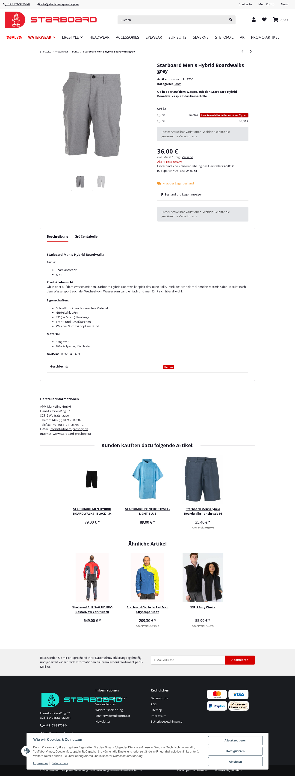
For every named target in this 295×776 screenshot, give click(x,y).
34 (204, 115)
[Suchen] (230, 19)
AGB (153, 704)
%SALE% (14, 37)
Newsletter (102, 721)
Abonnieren (239, 660)
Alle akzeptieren (235, 740)
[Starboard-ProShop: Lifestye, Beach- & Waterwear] (50, 20)
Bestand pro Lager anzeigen (184, 194)
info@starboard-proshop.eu (59, 4)
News (285, 4)
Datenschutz (159, 698)
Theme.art (202, 770)
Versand (187, 157)
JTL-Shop (236, 770)
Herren (168, 367)
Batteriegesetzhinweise (166, 721)
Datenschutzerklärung (110, 658)
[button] (253, 20)
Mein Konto (266, 4)
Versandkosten (105, 704)
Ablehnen (235, 761)
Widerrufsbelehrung (109, 710)
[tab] (86, 238)
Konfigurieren (235, 751)
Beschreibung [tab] (57, 236)
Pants (177, 84)
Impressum (158, 716)
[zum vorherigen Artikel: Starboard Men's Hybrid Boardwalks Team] (242, 51)
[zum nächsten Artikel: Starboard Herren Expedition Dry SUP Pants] (251, 51)
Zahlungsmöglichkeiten (111, 698)
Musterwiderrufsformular (112, 716)
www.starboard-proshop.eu (72, 434)
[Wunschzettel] (264, 20)
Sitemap (156, 710)
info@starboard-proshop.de (69, 429)
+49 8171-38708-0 (18, 4)
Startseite (245, 4)
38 (205, 121)
